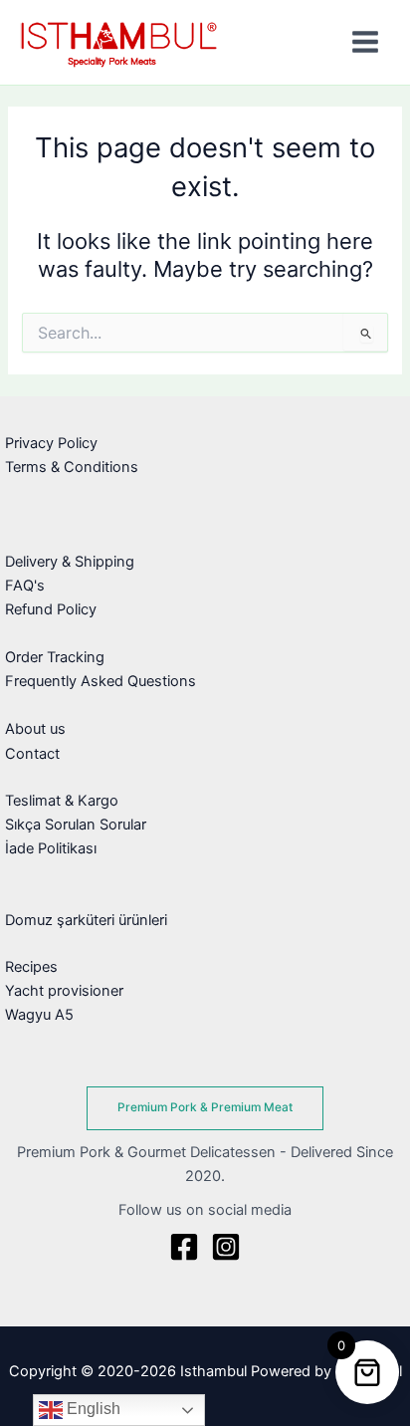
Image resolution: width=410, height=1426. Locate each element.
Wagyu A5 (39, 1015)
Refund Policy (51, 609)
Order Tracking (54, 657)
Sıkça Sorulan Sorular (75, 824)
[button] (205, 1108)
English (91, 1408)
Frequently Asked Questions (100, 681)
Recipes (31, 967)
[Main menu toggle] (365, 42)
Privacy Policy (51, 443)
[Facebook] (184, 1247)
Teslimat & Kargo (61, 801)
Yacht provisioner (64, 991)
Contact (32, 754)
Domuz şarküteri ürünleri (86, 920)
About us (35, 729)
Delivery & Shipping (69, 562)
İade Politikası (51, 848)
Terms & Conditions (71, 467)
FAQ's (25, 585)
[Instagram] (226, 1247)
